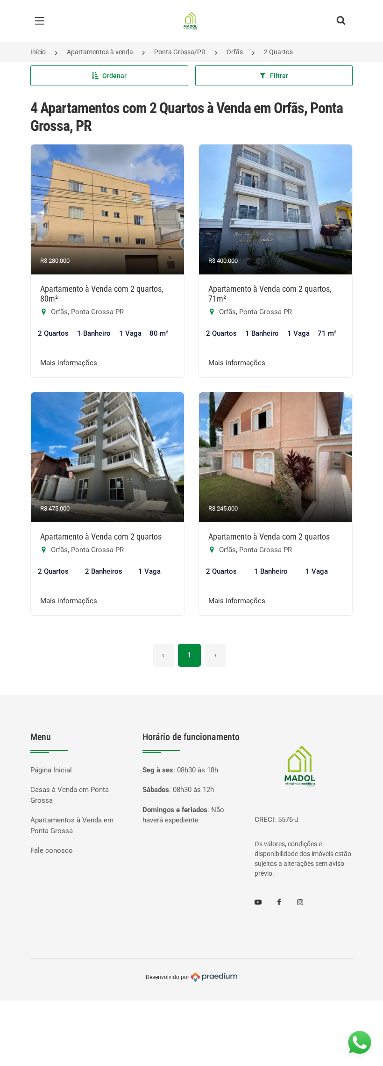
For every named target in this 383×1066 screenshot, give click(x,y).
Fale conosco (51, 850)
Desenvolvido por (168, 976)
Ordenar (114, 75)
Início (38, 52)
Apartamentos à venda (100, 52)
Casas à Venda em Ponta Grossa (69, 795)
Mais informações (68, 363)
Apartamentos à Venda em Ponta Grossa (71, 825)
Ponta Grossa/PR (180, 52)
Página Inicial (51, 770)
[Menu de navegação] (42, 21)
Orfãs (235, 52)
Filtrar (279, 75)
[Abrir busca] (341, 21)
